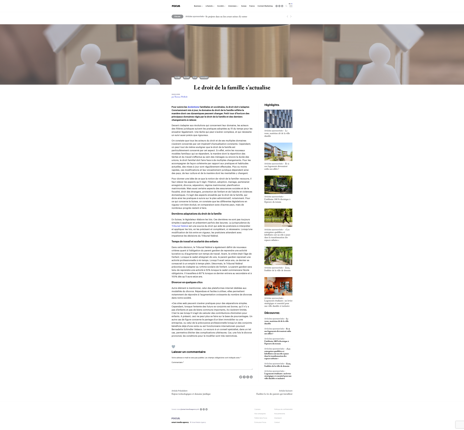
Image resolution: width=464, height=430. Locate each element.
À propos (257, 409)
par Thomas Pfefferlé (180, 97)
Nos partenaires (279, 413)
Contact (277, 422)
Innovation (204, 77)
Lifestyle (209, 6)
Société (220, 6)
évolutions (193, 107)
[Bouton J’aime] (173, 346)
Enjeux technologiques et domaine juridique (191, 394)
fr (291, 3)
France (252, 6)
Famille (177, 77)
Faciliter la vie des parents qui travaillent (274, 394)
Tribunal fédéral (180, 226)
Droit (194, 77)
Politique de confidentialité (283, 409)
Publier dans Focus (260, 418)
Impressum (278, 418)
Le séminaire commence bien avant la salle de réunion (230, 17)
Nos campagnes (260, 413)
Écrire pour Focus (260, 422)
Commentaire (178, 362)
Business (197, 6)
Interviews (232, 6)
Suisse (243, 6)
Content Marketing (265, 6)
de (289, 3)
